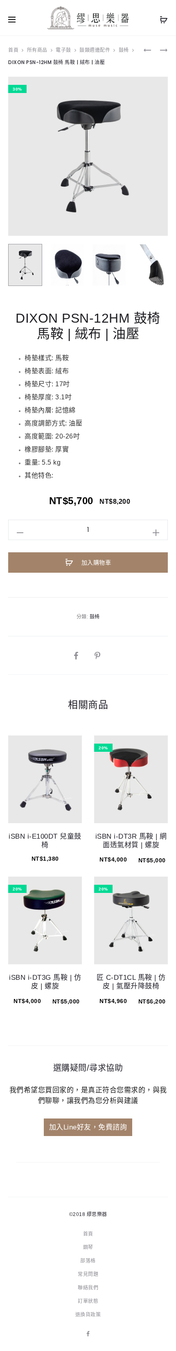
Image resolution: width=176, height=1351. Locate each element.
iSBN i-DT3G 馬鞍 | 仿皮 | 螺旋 (45, 982)
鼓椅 (124, 50)
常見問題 (88, 1274)
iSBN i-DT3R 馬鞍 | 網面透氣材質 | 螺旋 (131, 840)
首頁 (13, 50)
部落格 (88, 1261)
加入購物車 (95, 563)
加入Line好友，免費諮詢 (88, 1127)
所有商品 (37, 50)
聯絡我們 (88, 1288)
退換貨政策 (88, 1315)
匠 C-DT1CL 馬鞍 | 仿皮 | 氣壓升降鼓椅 (131, 982)
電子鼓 (63, 50)
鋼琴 (88, 1247)
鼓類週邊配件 (94, 50)
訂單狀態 (88, 1301)
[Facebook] (88, 1334)
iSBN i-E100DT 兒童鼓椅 (45, 840)
